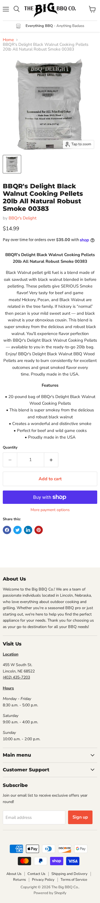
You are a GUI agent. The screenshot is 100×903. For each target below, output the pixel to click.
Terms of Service (74, 879)
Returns (19, 879)
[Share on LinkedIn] (28, 530)
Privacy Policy (43, 879)
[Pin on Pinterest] (38, 530)
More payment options (50, 510)
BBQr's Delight (22, 218)
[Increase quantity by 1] (51, 459)
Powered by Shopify (50, 893)
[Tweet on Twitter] (17, 530)
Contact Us (36, 873)
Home (8, 39)
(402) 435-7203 (16, 677)
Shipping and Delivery (69, 873)
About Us (13, 873)
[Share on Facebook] (7, 530)
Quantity (10, 448)
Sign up (80, 817)
